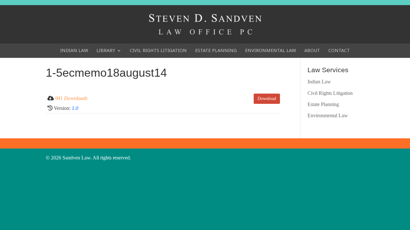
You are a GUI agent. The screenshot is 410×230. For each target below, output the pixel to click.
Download (267, 98)
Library (105, 50)
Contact (339, 50)
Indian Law (74, 50)
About (312, 50)
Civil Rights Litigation (158, 50)
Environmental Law (270, 50)
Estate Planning (216, 50)
